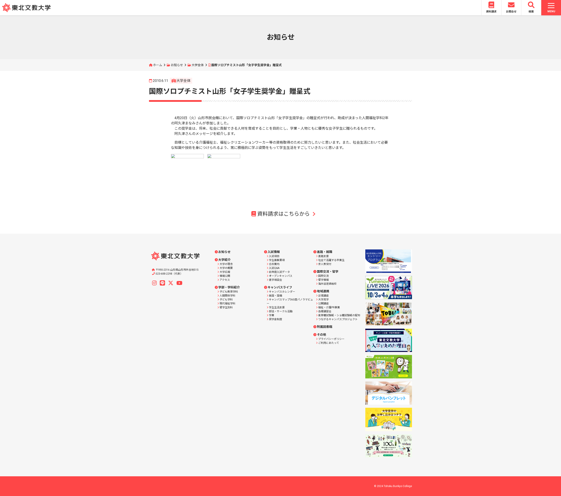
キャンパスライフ (280, 287)
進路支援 (323, 256)
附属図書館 (324, 326)
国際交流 (323, 275)
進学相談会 (275, 279)
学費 (271, 315)
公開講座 (323, 303)
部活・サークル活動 (281, 311)
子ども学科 (226, 299)
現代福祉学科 (227, 303)
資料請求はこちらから (283, 214)
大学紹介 (224, 259)
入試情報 (274, 252)
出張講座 (323, 295)
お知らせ (177, 65)
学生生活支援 (277, 307)
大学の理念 (226, 264)
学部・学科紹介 (229, 287)
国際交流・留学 (327, 271)
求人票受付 (324, 264)
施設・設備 (275, 295)
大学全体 (198, 65)
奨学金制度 (275, 319)
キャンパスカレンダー (282, 291)
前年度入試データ (279, 272)
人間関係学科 (227, 295)
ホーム (157, 65)
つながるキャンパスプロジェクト (338, 319)
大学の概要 (226, 268)
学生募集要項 (277, 260)
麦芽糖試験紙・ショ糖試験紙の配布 (339, 315)
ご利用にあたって (328, 342)
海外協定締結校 (327, 283)
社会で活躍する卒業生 (331, 260)
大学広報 (225, 272)
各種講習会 (324, 311)
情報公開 (225, 275)
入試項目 (274, 256)
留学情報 (323, 279)
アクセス (225, 279)
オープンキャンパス (280, 275)
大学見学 (323, 299)
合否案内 (274, 264)
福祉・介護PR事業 (329, 307)
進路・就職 (324, 252)
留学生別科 (226, 307)
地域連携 (323, 291)
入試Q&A (274, 268)
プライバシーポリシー (331, 339)
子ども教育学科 (229, 291)
